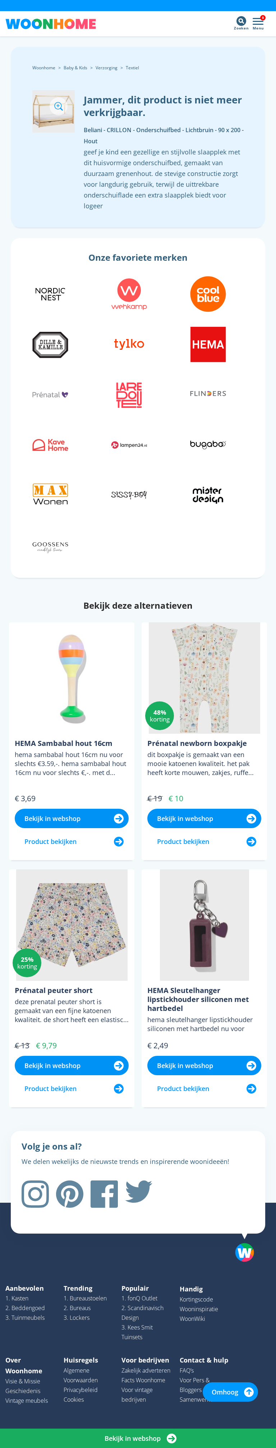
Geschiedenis (22, 1391)
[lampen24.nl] (129, 444)
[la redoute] (129, 394)
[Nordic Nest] (50, 293)
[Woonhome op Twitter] (138, 1194)
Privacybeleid (81, 1390)
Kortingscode (196, 1299)
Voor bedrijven (145, 1360)
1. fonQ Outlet (139, 1298)
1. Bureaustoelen (85, 1298)
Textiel (132, 68)
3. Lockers (76, 1318)
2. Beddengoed (25, 1308)
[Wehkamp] (129, 293)
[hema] (208, 343)
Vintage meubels (26, 1401)
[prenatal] (50, 394)
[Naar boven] (248, 1241)
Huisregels (81, 1360)
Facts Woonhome (143, 1380)
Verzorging (107, 68)
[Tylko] (129, 343)
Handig (191, 1289)
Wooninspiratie (199, 1309)
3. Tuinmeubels (25, 1318)
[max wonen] (50, 494)
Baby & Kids (75, 68)
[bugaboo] (208, 444)
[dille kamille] (50, 343)
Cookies (74, 1399)
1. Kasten (16, 1298)
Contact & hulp (204, 1360)
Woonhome (43, 68)
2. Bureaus (77, 1308)
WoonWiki (192, 1319)
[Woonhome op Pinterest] (69, 1194)
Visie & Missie (22, 1381)
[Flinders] (208, 394)
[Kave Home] (50, 444)
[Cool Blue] (208, 293)
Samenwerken (198, 1399)
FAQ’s (187, 1370)
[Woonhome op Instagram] (35, 1194)
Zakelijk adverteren (145, 1370)
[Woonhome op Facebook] (104, 1194)
